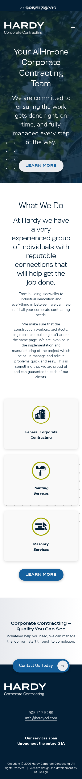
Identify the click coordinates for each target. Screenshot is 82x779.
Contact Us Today (36, 666)
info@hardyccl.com (41, 718)
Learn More (41, 165)
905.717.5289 (41, 8)
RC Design (41, 772)
